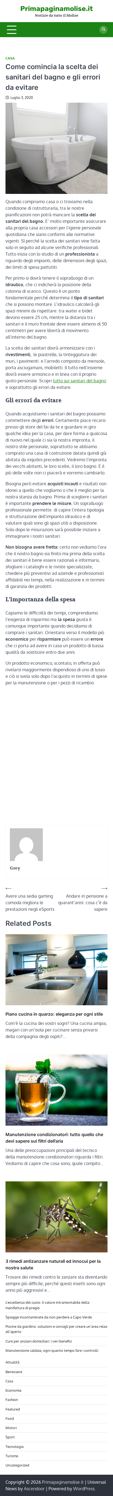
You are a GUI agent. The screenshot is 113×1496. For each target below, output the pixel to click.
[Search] (103, 30)
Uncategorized (17, 1465)
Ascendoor (34, 1488)
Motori (11, 1428)
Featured (12, 1409)
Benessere (13, 1372)
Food (9, 1418)
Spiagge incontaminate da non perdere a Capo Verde (48, 1317)
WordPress (84, 1488)
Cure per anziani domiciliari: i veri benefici (38, 1341)
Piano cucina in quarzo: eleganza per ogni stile (54, 1014)
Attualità (12, 1362)
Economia (13, 1390)
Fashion (11, 1399)
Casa (10, 58)
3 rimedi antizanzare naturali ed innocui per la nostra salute (53, 1264)
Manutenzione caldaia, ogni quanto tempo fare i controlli (51, 1350)
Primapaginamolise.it (56, 9)
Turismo (11, 1456)
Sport (10, 1437)
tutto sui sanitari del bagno (79, 380)
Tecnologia (14, 1446)
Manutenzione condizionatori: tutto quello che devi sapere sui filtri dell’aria (54, 1138)
